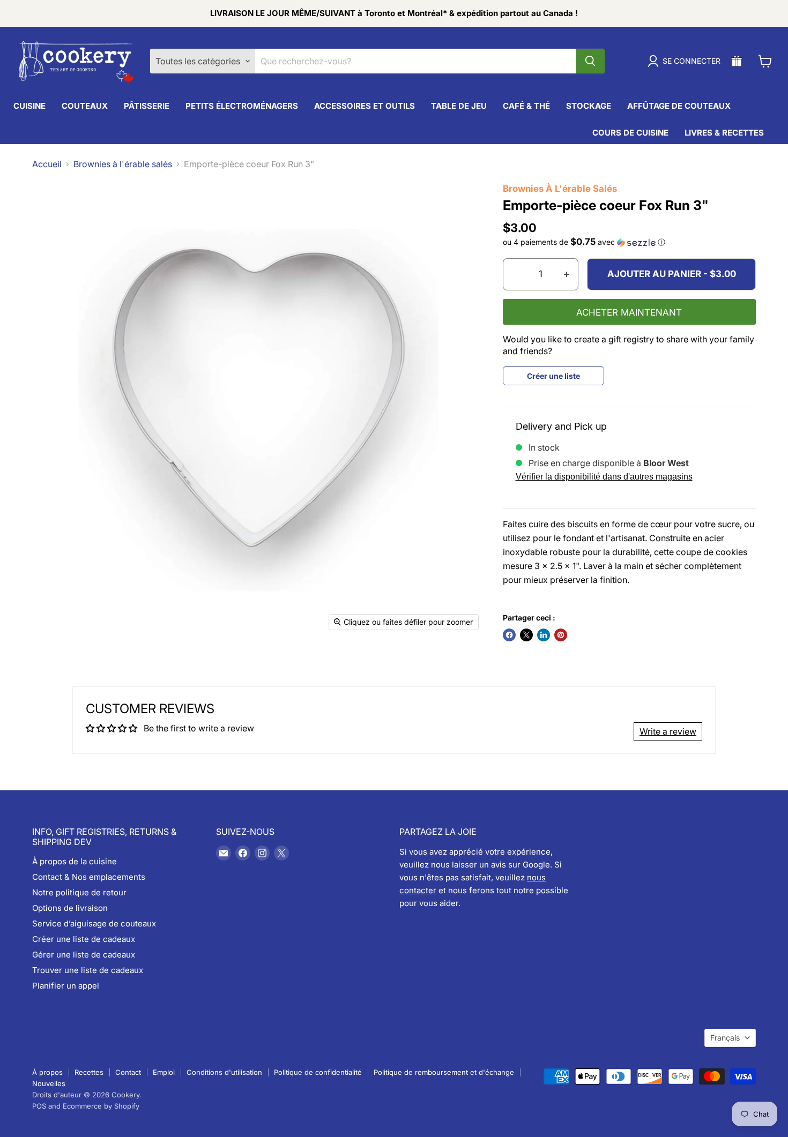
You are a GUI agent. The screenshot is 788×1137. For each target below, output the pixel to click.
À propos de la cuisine (74, 861)
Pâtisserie (146, 106)
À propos (47, 1072)
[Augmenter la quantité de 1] (566, 274)
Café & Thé (526, 106)
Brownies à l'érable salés (122, 164)
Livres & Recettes (724, 133)
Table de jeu (459, 106)
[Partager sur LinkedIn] (543, 635)
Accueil (47, 164)
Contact (128, 1072)
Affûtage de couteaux (679, 106)
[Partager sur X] (526, 635)
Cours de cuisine (630, 133)
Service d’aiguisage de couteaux (94, 923)
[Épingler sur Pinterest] (560, 635)
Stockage (588, 106)
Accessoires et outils (364, 106)
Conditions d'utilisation (224, 1072)
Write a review (668, 731)
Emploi (164, 1072)
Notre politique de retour (79, 892)
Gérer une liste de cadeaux (83, 954)
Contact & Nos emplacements (88, 877)
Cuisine (29, 106)
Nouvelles (48, 1083)
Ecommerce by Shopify (101, 1106)
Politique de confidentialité (318, 1072)
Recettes (89, 1072)
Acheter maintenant (629, 312)
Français (725, 1037)
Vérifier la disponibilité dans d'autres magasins (604, 476)
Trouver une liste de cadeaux (87, 970)
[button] (629, 242)
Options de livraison (70, 908)
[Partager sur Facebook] (509, 635)
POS (39, 1106)
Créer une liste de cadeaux (83, 939)
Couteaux (85, 106)
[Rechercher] (590, 61)
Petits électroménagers (241, 106)
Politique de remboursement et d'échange (444, 1072)
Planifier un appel (65, 986)
